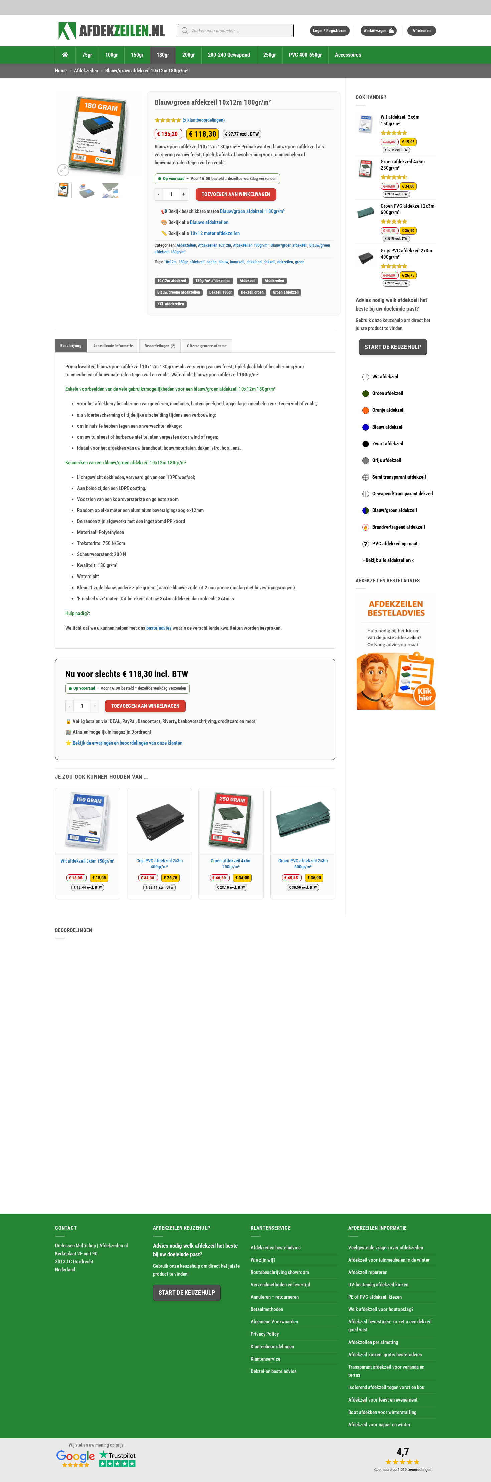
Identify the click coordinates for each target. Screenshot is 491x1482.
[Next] (132, 134)
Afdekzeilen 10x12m (214, 245)
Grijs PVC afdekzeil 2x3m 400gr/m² (159, 863)
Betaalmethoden (267, 1309)
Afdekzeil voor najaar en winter (379, 1425)
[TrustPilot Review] (117, 1458)
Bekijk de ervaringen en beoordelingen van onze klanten (127, 743)
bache (212, 262)
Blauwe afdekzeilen (209, 222)
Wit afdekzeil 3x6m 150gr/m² (88, 861)
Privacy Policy (265, 1334)
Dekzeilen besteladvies (274, 1371)
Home (61, 71)
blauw (223, 262)
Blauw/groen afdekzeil (289, 245)
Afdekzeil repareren (367, 1272)
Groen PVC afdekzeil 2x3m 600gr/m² (303, 863)
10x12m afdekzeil (171, 280)
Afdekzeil (247, 280)
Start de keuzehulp (393, 347)
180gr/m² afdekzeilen (212, 280)
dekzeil (269, 262)
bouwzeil (237, 262)
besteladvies (159, 628)
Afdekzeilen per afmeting (373, 1342)
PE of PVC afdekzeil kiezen (375, 1297)
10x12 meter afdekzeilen (215, 233)
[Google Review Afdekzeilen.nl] (76, 1458)
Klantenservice (265, 1359)
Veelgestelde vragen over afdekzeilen (385, 1248)
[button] (330, 31)
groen (299, 262)
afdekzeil (197, 262)
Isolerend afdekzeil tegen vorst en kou (386, 1387)
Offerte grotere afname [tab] (207, 346)
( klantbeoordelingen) (204, 120)
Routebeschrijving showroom (280, 1272)
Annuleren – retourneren (275, 1297)
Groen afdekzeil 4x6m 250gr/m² (231, 863)
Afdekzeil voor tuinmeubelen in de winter (389, 1260)
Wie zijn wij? (263, 1260)
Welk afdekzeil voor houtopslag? (381, 1309)
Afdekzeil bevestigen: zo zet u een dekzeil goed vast (390, 1326)
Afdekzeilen (86, 71)
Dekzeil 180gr (220, 292)
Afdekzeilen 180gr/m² (251, 245)
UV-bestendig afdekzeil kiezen (378, 1285)
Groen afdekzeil (286, 292)
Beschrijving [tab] (70, 345)
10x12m (170, 262)
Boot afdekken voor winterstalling (382, 1412)
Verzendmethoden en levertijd (280, 1285)
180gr (183, 262)
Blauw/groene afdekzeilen (178, 292)
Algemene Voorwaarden (274, 1322)
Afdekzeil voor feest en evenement (383, 1400)
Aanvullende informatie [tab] (113, 346)
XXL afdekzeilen (170, 304)
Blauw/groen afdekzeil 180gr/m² (252, 211)
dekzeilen (285, 262)
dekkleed (254, 262)
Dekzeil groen (252, 292)
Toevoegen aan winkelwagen (236, 194)
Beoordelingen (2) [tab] (160, 346)
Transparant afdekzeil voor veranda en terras (386, 1371)
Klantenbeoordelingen (272, 1347)
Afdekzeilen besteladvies (276, 1248)
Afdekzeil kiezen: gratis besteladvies (385, 1355)
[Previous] (65, 134)
